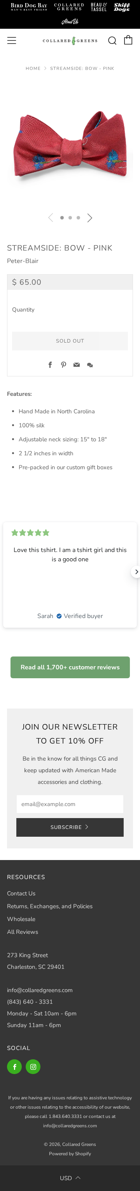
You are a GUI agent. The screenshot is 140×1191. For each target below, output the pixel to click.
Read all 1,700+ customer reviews (70, 667)
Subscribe (66, 827)
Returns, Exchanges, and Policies (50, 906)
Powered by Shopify (70, 1154)
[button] (62, 217)
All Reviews (22, 932)
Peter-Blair (22, 261)
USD (66, 1178)
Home (33, 68)
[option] (70, 144)
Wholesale (21, 919)
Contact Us (21, 893)
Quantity (23, 309)
